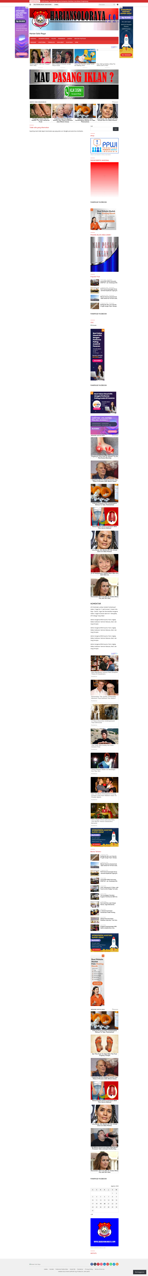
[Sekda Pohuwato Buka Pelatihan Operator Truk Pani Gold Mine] (95, 920)
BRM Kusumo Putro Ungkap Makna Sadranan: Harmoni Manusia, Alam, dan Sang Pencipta (104, 622)
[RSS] (117, 1264)
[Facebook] (91, 1264)
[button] (114, 4)
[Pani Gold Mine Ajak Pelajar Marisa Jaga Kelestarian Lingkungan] (95, 904)
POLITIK (53, 38)
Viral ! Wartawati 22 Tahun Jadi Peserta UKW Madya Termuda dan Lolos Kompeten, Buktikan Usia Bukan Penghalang (109, 888)
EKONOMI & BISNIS (44, 38)
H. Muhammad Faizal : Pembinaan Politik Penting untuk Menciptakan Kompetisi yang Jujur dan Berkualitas (108, 911)
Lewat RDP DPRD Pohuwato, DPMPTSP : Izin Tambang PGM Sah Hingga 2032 (108, 282)
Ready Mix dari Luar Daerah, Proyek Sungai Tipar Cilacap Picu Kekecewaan (64, 1)
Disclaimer (80, 1269)
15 (112, 1200)
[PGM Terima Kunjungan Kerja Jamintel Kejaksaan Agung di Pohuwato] (95, 290)
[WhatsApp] (110, 1264)
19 (100, 1203)
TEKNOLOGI (51, 42)
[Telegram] (114, 1264)
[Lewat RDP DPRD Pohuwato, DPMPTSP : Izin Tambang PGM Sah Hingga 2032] (95, 282)
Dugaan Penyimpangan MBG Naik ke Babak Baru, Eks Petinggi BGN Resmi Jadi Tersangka (108, 927)
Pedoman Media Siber (62, 1269)
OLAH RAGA (69, 42)
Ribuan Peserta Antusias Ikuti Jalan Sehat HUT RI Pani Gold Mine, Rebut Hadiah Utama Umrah (108, 297)
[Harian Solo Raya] (34, 1264)
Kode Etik (72, 1269)
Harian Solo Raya (37, 33)
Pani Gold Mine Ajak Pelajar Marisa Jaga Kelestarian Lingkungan (108, 903)
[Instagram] (101, 1264)
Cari (92, 126)
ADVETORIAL (42, 42)
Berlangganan (139, 1272)
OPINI (76, 42)
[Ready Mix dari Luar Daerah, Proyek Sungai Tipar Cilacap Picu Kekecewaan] (95, 306)
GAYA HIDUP (60, 42)
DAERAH (69, 38)
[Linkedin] (104, 1264)
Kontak (52, 1269)
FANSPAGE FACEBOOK (99, 202)
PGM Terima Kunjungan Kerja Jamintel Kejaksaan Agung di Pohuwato (108, 289)
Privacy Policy (89, 1269)
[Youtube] (107, 1264)
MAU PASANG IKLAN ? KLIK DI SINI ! (43, 4)
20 (104, 1203)
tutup (27, 7)
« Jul (92, 1214)
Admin (92, 619)
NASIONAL (33, 38)
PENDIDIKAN (61, 38)
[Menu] (30, 4)
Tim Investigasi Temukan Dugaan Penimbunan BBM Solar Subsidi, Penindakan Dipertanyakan (109, 896)
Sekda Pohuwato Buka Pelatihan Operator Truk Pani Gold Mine (108, 919)
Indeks (56, 4)
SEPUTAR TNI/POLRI (80, 38)
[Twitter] (95, 1264)
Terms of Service (99, 1269)
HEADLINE (33, 42)
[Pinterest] (98, 1264)
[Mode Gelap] (118, 4)
